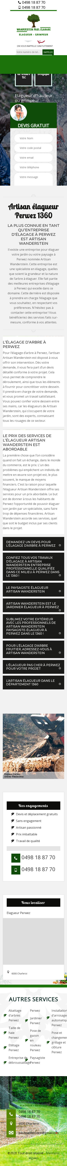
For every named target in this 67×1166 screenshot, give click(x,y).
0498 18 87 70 (33, 2)
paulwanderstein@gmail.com (39, 1133)
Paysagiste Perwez (36, 1060)
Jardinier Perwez (36, 1020)
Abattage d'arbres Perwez (14, 1015)
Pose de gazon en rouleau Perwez (35, 1040)
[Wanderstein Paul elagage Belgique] (33, 25)
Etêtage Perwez (14, 1047)
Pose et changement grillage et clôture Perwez (57, 1042)
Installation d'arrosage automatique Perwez (57, 1018)
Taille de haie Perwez (14, 1033)
